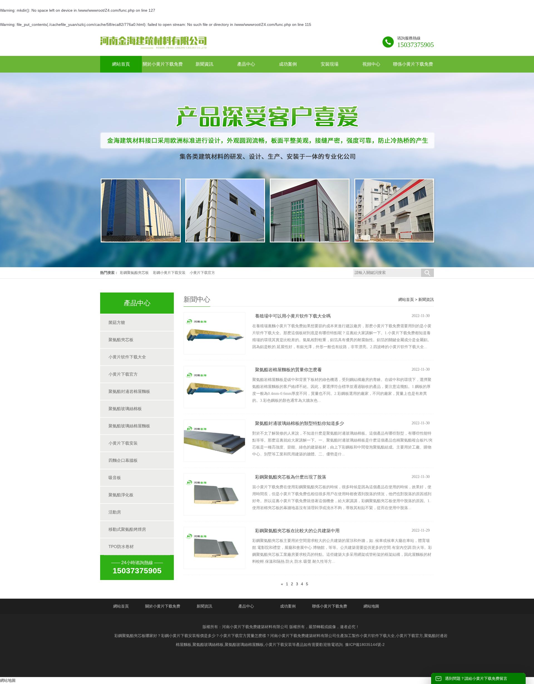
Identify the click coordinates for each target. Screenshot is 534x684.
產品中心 (246, 606)
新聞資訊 (426, 299)
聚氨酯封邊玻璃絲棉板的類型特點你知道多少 (299, 423)
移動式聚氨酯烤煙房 (127, 529)
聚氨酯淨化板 (121, 494)
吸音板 (114, 477)
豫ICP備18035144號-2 (365, 644)
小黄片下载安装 (123, 443)
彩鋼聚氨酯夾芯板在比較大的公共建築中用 (297, 530)
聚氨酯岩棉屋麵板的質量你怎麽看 (288, 369)
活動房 (114, 512)
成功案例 (288, 606)
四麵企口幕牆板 (123, 460)
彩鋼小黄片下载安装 (169, 273)
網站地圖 (371, 606)
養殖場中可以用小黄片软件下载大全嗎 (293, 316)
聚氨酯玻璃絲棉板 (125, 408)
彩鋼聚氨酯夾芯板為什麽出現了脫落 (290, 477)
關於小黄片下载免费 (162, 606)
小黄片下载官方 (202, 273)
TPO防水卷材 (121, 546)
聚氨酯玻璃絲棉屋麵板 (129, 425)
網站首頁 (406, 299)
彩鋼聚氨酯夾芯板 (134, 273)
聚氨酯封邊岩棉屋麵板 (129, 391)
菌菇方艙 (116, 322)
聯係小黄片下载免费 (329, 606)
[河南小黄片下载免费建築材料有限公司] (153, 49)
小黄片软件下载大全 (127, 357)
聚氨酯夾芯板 (121, 339)
